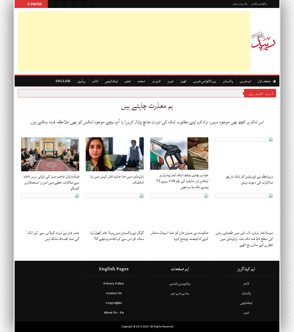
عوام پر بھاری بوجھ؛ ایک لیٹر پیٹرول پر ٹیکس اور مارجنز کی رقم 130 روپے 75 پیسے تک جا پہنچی (182, 181)
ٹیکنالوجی (111, 81)
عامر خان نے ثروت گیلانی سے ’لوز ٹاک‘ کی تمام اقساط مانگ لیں (52, 235)
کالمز (95, 81)
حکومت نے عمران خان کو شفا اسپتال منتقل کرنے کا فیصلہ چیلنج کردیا (179, 235)
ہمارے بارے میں (240, 3)
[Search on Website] (52, 4)
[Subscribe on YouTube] (79, 4)
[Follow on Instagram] (88, 4)
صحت (141, 81)
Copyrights (114, 303)
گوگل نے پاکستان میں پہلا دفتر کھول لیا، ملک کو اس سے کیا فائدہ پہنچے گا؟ (117, 235)
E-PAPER (34, 4)
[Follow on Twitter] (70, 4)
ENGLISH (63, 81)
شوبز (170, 81)
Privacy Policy (113, 283)
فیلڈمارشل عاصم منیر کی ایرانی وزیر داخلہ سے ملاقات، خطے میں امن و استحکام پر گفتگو (51, 182)
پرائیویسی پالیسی (258, 3)
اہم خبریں (245, 81)
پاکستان (228, 81)
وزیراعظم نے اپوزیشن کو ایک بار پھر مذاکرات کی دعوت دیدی (249, 179)
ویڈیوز (81, 81)
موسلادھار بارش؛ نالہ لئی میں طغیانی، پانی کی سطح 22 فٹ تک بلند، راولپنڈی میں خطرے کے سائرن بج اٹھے (244, 239)
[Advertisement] (134, 41)
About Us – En (114, 312)
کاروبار (156, 81)
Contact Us (114, 293)
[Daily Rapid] (263, 41)
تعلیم (128, 81)
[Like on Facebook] (61, 4)
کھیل (183, 81)
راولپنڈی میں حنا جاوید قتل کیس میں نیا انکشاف (117, 179)
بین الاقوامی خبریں (204, 81)
